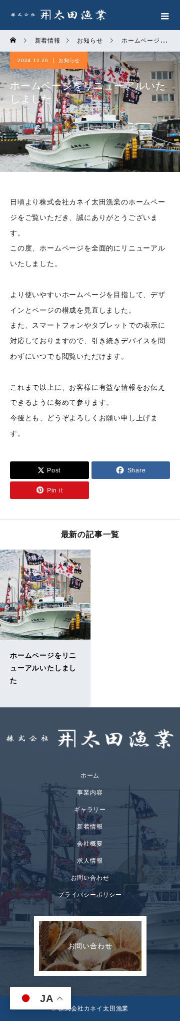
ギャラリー (90, 809)
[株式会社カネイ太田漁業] (90, 738)
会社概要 (89, 843)
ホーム (90, 775)
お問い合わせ (90, 877)
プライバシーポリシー (90, 894)
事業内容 (89, 792)
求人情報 (89, 860)
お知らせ (69, 60)
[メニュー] (165, 15)
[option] (45, 628)
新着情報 (89, 826)
